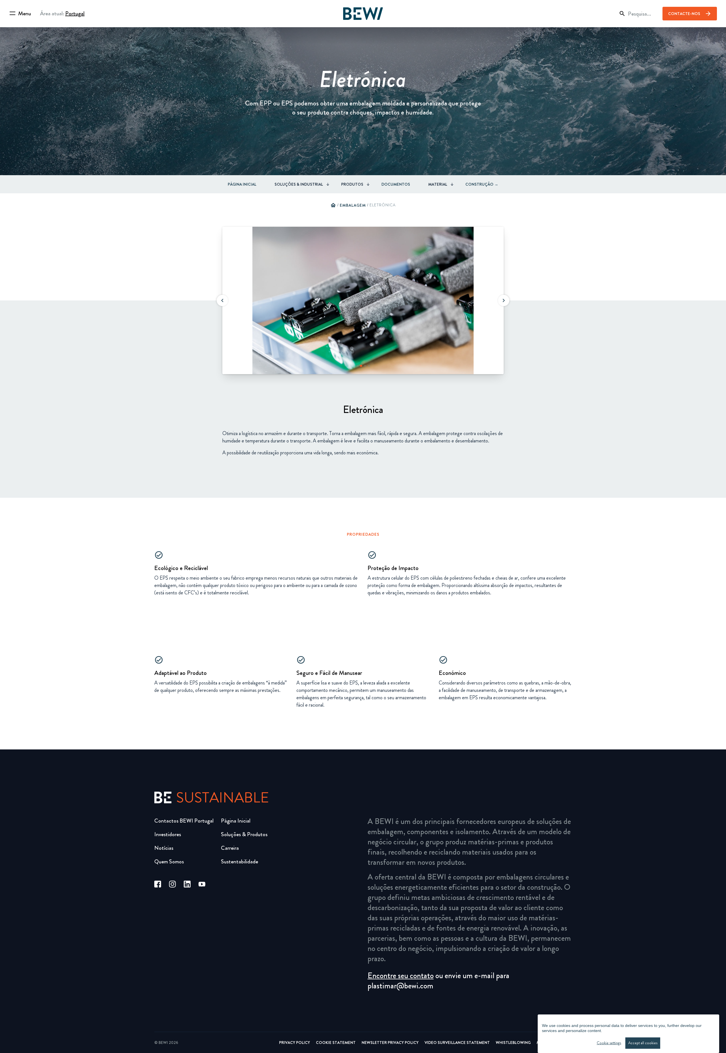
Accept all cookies (642, 1043)
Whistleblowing (513, 1042)
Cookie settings (609, 1043)
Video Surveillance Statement (457, 1042)
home (333, 205)
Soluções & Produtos (244, 834)
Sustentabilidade (239, 861)
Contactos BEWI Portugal (184, 821)
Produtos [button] (352, 184)
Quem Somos (169, 861)
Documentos (395, 184)
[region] (628, 1033)
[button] (222, 300)
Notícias (163, 848)
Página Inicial (242, 184)
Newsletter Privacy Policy (390, 1042)
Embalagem (353, 205)
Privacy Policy (294, 1042)
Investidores (167, 834)
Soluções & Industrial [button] (299, 184)
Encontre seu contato (401, 975)
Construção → (481, 184)
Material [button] (437, 184)
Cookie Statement (336, 1042)
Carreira (230, 848)
